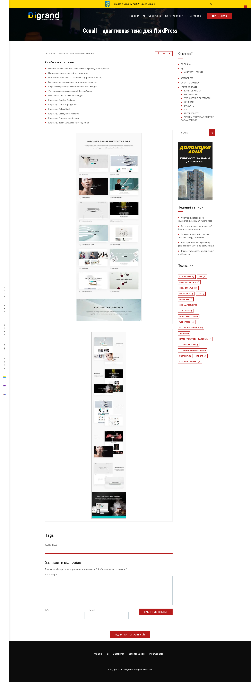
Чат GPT (201, 356)
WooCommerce (188, 316)
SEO (186, 109)
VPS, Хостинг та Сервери (197, 98)
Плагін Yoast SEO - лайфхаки (195, 339)
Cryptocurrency (189, 282)
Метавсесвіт (191, 94)
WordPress (154, 15)
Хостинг (185, 356)
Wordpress (186, 322)
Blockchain (186, 277)
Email (92, 610)
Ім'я (47, 610)
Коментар (51, 575)
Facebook (4, 363)
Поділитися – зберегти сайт (130, 634)
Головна (134, 15)
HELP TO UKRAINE (219, 16)
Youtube (4, 292)
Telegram (4, 310)
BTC (202, 277)
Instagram (4, 329)
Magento (189, 106)
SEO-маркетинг (188, 305)
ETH (201, 294)
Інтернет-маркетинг (191, 328)
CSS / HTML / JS (188, 288)
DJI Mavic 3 (186, 294)
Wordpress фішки (84, 53)
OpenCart (189, 102)
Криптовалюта (192, 91)
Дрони (184, 333)
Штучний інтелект (189, 362)
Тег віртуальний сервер (192, 350)
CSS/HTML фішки (174, 15)
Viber (4, 346)
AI (144, 15)
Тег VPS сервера (188, 345)
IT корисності (195, 15)
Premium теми (66, 53)
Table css (185, 311)
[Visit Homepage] (43, 16)
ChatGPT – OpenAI (193, 72)
